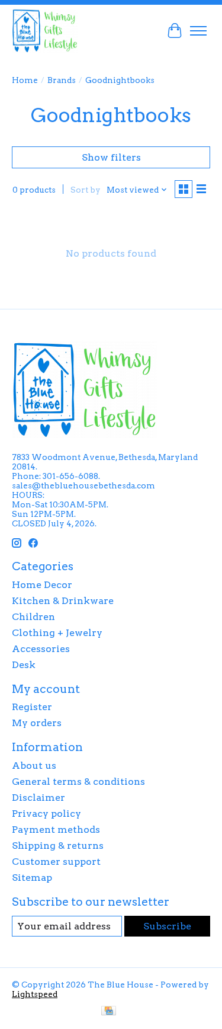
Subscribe (167, 926)
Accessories (41, 648)
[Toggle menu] (198, 31)
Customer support (56, 861)
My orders (37, 722)
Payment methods (56, 829)
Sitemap (32, 877)
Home (25, 80)
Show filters (111, 157)
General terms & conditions (78, 781)
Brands (61, 80)
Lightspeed (34, 994)
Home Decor (42, 584)
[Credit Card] (108, 1011)
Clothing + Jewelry (57, 632)
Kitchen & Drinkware (63, 600)
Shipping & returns (58, 845)
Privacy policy (46, 813)
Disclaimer (38, 797)
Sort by (85, 189)
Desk (24, 664)
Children (33, 616)
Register (32, 706)
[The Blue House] (45, 30)
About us (34, 765)
